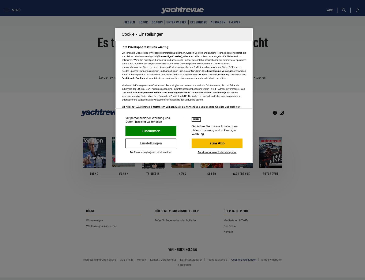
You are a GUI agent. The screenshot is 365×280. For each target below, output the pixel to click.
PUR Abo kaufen (217, 143)
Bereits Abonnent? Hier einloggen (217, 152)
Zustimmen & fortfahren (150, 131)
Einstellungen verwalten (150, 143)
